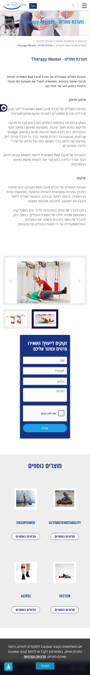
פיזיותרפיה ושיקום (65, 41)
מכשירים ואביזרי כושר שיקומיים (71, 45)
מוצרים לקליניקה (44, 41)
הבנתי (45, 666)
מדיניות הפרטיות (35, 656)
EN (33, 6)
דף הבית (82, 41)
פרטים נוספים (65, 536)
